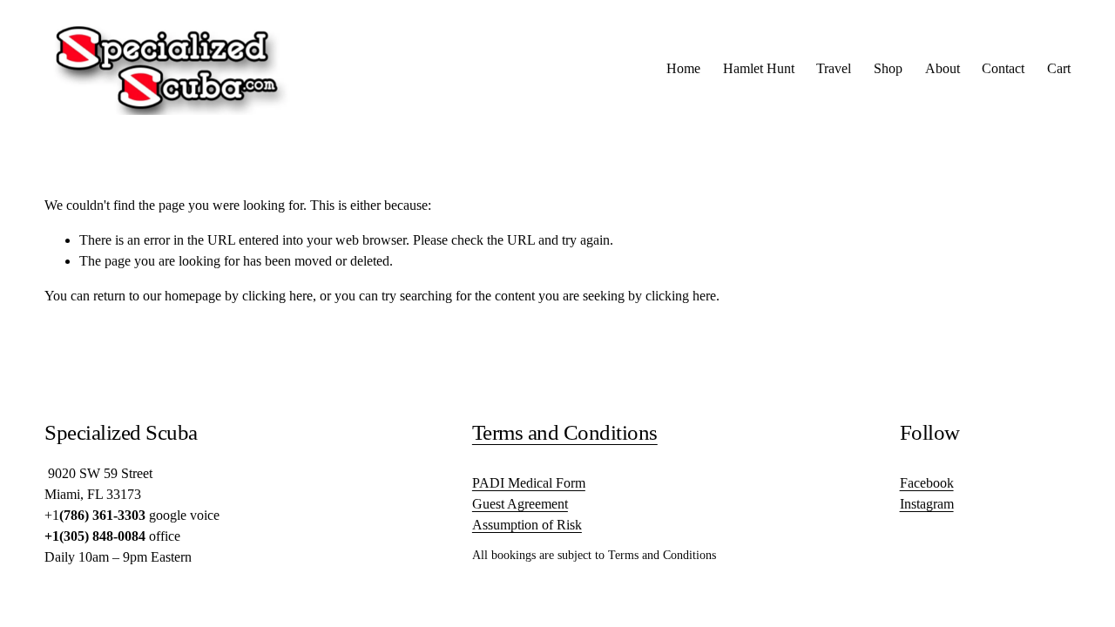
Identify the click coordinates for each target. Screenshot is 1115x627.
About (942, 68)
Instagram (927, 503)
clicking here (277, 295)
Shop (888, 68)
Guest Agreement (520, 503)
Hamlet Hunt (758, 68)
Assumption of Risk (527, 524)
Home (683, 68)
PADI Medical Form (528, 482)
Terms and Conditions (565, 432)
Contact (1003, 68)
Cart (1059, 68)
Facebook (927, 482)
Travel (833, 68)
